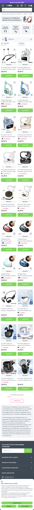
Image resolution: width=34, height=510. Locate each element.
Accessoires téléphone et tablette (12, 14)
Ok (28, 450)
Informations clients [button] (10, 457)
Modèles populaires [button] (9, 462)
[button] (8, 104)
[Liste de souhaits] (25, 5)
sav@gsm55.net (9, 477)
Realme (26, 14)
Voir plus (17, 400)
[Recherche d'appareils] (31, 39)
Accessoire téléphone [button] (10, 468)
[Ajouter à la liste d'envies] (14, 49)
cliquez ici (18, 497)
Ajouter (9, 75)
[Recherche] (4, 10)
